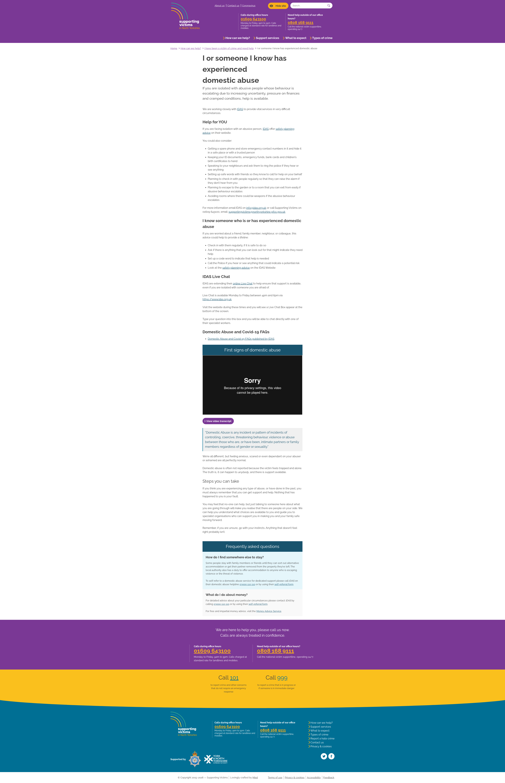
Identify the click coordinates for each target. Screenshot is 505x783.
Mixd (255, 777)
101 (234, 677)
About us (220, 5)
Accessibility (314, 777)
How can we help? (237, 38)
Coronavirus (248, 5)
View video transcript (218, 421)
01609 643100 (253, 19)
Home (173, 48)
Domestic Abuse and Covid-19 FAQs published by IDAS (241, 338)
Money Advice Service (268, 611)
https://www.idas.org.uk (217, 299)
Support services (267, 38)
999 (282, 677)
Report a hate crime (322, 738)
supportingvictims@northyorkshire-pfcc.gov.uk (257, 211)
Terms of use (275, 777)
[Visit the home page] (186, 16)
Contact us (233, 5)
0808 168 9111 (300, 23)
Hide (281, 5)
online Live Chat (242, 283)
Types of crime (322, 38)
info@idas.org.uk (256, 207)
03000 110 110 (247, 584)
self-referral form (283, 584)
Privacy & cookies (321, 746)
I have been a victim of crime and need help (229, 48)
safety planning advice (236, 267)
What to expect (295, 38)
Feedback (328, 777)
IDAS (240, 109)
